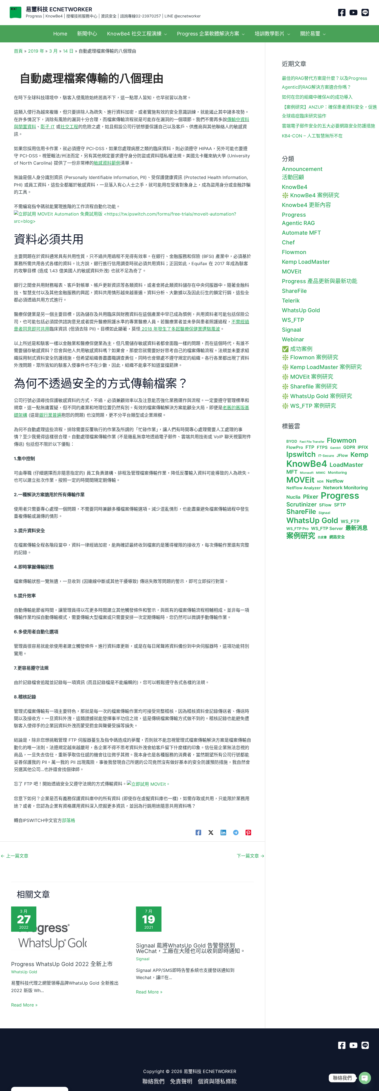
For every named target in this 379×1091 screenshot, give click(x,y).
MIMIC (320, 473)
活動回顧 (293, 177)
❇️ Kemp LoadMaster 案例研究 (322, 367)
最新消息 (356, 528)
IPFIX (363, 447)
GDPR (349, 447)
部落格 (68, 820)
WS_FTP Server (327, 528)
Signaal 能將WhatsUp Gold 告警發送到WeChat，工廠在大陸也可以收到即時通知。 (191, 948)
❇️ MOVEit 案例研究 (307, 376)
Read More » (24, 1005)
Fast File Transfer (312, 442)
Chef (288, 242)
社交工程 (69, 126)
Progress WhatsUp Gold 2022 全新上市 (62, 964)
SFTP (340, 505)
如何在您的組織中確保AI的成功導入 (317, 97)
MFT (291, 472)
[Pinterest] (248, 832)
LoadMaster (346, 464)
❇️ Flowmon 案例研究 (310, 357)
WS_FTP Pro (297, 528)
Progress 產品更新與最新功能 (319, 281)
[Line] (365, 12)
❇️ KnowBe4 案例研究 (310, 195)
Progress (294, 214)
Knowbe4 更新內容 (306, 205)
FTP (309, 447)
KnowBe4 (294, 187)
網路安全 (337, 537)
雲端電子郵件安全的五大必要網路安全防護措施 (328, 126)
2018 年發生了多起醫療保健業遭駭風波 (180, 329)
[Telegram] (236, 832)
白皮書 (322, 537)
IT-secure (326, 456)
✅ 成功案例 (297, 349)
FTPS (322, 447)
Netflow (334, 481)
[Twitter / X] (211, 832)
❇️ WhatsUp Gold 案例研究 (317, 396)
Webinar (293, 339)
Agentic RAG (298, 223)
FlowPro (294, 447)
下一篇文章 (250, 856)
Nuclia (293, 497)
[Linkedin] (223, 832)
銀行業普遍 (50, 415)
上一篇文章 (14, 856)
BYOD (291, 441)
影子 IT (48, 126)
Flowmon (294, 252)
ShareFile (294, 291)
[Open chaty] (365, 1078)
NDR (320, 481)
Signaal (142, 958)
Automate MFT (301, 232)
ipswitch (301, 454)
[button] (164, 34)
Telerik (291, 300)
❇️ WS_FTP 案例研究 (309, 406)
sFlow (325, 505)
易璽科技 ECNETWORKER (59, 9)
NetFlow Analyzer (303, 487)
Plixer (310, 496)
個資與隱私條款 (217, 1081)
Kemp (359, 455)
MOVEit (291, 271)
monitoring (337, 472)
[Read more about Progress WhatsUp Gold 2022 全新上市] (49, 931)
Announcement (302, 169)
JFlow (342, 455)
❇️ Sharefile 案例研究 (309, 386)
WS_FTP (293, 320)
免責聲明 (181, 1081)
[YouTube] (353, 12)
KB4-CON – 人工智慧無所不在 (312, 136)
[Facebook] (342, 12)
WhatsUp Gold (24, 971)
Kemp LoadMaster (306, 261)
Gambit (335, 448)
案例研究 (300, 536)
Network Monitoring (345, 487)
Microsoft (307, 473)
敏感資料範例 (107, 163)
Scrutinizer (301, 504)
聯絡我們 (153, 1081)
